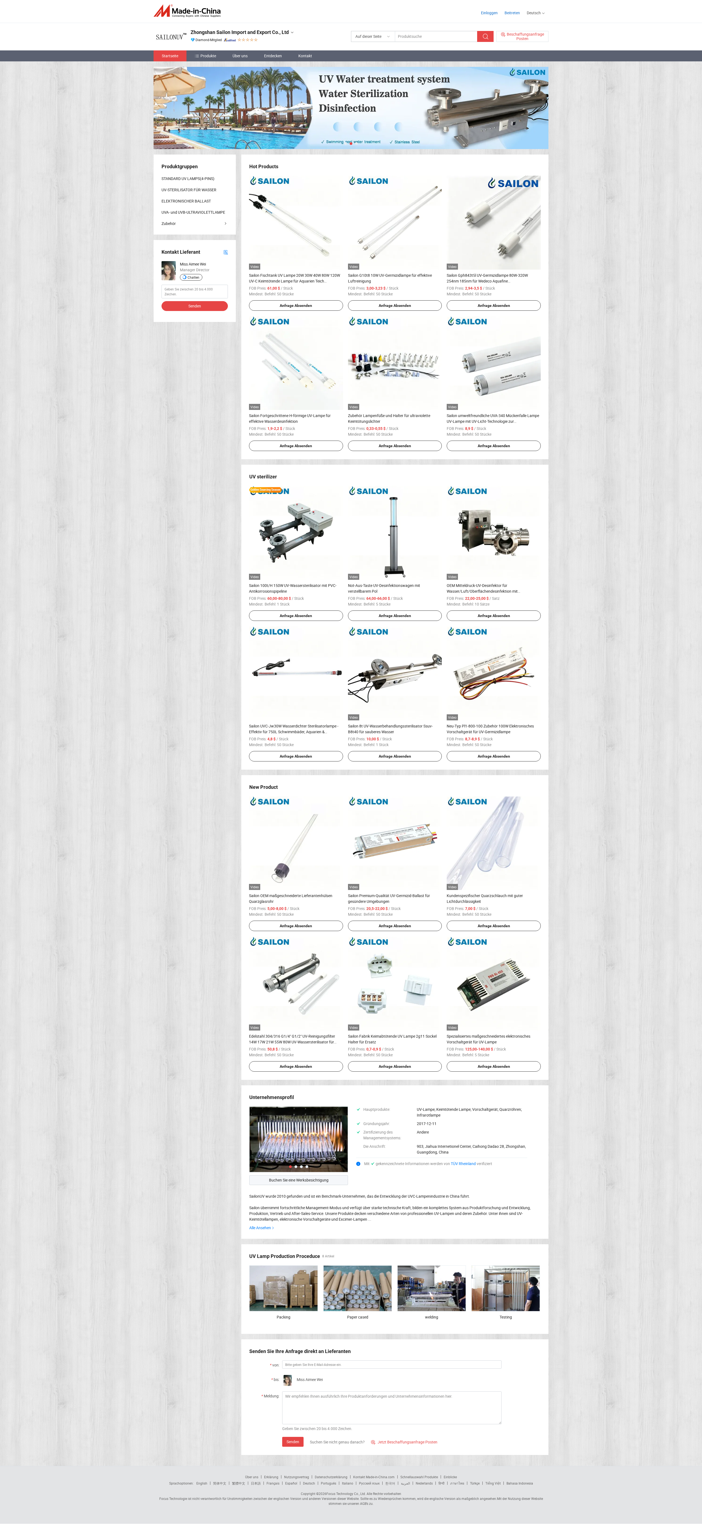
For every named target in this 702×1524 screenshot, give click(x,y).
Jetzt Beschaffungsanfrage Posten (404, 1442)
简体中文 (219, 1483)
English (201, 1483)
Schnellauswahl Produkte (419, 1477)
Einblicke (450, 1477)
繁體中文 (238, 1483)
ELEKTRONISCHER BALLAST (186, 201)
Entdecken (273, 55)
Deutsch (309, 1483)
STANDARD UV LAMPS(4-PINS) (188, 178)
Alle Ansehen (260, 1227)
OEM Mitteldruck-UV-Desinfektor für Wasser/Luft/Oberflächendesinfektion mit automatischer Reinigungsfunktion (482, 591)
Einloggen (489, 12)
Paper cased (357, 1317)
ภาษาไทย (457, 1483)
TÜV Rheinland (463, 1163)
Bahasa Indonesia (519, 1483)
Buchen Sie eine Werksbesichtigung (299, 1180)
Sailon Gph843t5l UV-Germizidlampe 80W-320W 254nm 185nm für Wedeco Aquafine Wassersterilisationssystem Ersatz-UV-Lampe (487, 281)
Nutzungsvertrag (296, 1477)
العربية (405, 1483)
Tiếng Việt (493, 1483)
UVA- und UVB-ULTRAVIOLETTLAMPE (193, 212)
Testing (506, 1317)
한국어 (390, 1483)
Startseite (170, 55)
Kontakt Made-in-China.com (374, 1477)
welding (431, 1317)
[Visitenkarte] (225, 252)
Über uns (240, 55)
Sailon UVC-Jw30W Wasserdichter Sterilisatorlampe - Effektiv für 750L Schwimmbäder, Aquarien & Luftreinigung (293, 731)
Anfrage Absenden (296, 305)
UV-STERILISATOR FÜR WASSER (189, 189)
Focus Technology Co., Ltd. (346, 1493)
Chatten (193, 277)
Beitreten (512, 12)
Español (291, 1483)
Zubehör (169, 223)
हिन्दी (441, 1483)
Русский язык (369, 1483)
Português (328, 1483)
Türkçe (475, 1483)
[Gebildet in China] (189, 10)
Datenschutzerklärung (331, 1477)
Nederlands (424, 1483)
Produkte (208, 55)
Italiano (347, 1483)
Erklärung (271, 1477)
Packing (283, 1317)
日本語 (256, 1483)
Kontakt (305, 55)
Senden (293, 1441)
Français (273, 1483)
